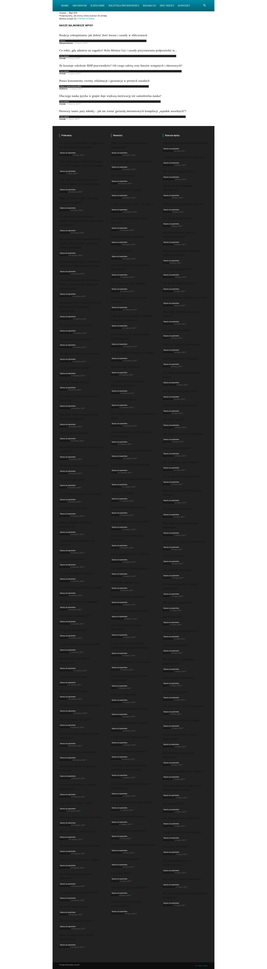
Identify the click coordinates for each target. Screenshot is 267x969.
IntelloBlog (63, 192)
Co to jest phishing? (175, 846)
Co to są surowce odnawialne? (78, 752)
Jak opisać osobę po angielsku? (78, 601)
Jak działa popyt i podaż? (126, 189)
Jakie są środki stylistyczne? (180, 405)
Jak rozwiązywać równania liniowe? (185, 143)
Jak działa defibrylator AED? (181, 391)
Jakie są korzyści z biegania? (181, 358)
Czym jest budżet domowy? (128, 596)
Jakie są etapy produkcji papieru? (183, 204)
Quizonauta (63, 255)
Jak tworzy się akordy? (73, 508)
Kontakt (184, 5)
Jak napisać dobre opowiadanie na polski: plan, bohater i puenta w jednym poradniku (80, 243)
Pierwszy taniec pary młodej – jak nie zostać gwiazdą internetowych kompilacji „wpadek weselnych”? (122, 111)
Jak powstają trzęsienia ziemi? (130, 521)
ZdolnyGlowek (64, 233)
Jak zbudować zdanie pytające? (130, 568)
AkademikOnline (65, 296)
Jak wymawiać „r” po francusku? (183, 706)
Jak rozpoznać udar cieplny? (128, 283)
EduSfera (62, 173)
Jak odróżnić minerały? (177, 570)
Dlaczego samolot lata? (125, 582)
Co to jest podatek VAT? (178, 269)
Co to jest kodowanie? (176, 330)
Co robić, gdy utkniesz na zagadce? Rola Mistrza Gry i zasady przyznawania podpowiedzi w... (118, 50)
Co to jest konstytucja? (73, 630)
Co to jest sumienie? (72, 559)
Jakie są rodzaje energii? (74, 382)
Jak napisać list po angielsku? (129, 887)
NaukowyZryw (64, 581)
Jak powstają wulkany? (125, 367)
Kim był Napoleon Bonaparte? (182, 344)
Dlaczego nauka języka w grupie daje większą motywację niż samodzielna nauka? (110, 96)
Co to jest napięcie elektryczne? (130, 464)
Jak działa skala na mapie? (179, 283)
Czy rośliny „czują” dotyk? (76, 803)
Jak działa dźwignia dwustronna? (131, 479)
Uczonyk (62, 58)
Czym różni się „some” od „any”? (132, 204)
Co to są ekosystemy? (176, 448)
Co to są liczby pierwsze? (75, 325)
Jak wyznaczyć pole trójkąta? (181, 462)
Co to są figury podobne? (75, 367)
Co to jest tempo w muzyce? (77, 573)
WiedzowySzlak (65, 376)
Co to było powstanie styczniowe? (80, 494)
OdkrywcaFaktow (66, 43)
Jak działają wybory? (176, 692)
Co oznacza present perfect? (128, 816)
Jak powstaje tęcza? (123, 175)
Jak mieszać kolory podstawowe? (80, 353)
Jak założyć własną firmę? (179, 171)
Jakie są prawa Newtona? (178, 677)
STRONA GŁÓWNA (85, 18)
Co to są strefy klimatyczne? (128, 507)
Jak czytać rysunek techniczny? (182, 879)
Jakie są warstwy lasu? (73, 677)
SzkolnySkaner (64, 274)
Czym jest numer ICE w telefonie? (184, 157)
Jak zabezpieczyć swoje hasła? (182, 818)
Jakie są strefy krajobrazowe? (181, 631)
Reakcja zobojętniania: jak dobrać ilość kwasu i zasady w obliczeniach (103, 35)
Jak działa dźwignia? (124, 399)
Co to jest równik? (122, 493)
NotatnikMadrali (65, 155)
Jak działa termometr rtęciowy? (78, 465)
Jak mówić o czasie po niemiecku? (184, 541)
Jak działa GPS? (173, 616)
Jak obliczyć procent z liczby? (129, 708)
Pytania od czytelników (68, 153)
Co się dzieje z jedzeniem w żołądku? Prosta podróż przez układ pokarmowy (81, 221)
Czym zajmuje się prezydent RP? (79, 644)
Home (65, 5)
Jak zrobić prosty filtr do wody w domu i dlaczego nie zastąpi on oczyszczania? (79, 284)
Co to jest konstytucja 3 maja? (181, 720)
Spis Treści (167, 5)
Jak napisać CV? (173, 804)
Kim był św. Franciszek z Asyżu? (80, 860)
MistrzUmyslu (64, 652)
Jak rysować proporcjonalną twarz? (133, 844)
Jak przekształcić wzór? (74, 691)
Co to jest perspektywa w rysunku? (81, 587)
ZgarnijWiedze (64, 210)
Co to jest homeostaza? (73, 906)
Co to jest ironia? (121, 250)
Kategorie (98, 5)
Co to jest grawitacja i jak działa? (131, 802)
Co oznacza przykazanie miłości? (183, 771)
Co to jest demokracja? (125, 859)
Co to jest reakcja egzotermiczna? (132, 450)
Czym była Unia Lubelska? (128, 236)
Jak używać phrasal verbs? (75, 920)
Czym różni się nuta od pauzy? (130, 737)
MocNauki (63, 390)
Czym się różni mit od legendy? (182, 832)
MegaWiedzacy (65, 797)
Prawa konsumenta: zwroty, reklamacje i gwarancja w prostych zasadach (104, 80)
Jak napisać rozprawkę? (177, 602)
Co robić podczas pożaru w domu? (132, 352)
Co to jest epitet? (173, 555)
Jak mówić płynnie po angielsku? (131, 161)
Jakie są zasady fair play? (75, 719)
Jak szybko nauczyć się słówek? (131, 661)
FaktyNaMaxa (64, 441)
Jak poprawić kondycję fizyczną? (79, 705)
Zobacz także (203, 965)
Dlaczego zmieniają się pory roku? (80, 817)
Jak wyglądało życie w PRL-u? (130, 554)
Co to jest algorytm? (71, 479)
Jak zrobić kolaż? (173, 419)
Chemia (62, 41)
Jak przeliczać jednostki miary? (78, 892)
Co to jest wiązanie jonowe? (128, 751)
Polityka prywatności (123, 5)
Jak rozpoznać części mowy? (77, 831)
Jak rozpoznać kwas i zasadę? (129, 722)
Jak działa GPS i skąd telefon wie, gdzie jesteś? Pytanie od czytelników (80, 307)
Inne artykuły (64, 56)
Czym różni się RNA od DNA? (130, 611)
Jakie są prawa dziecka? (74, 433)
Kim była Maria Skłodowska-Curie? (185, 297)
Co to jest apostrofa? (124, 694)
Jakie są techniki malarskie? (128, 830)
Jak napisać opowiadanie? (75, 339)
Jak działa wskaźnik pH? (74, 616)
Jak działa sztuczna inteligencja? (183, 433)
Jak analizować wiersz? (177, 509)
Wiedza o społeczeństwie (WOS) (70, 86)
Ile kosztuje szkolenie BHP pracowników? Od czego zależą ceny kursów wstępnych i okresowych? (120, 65)
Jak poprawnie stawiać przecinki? (80, 845)
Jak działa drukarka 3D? (178, 218)
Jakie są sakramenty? (176, 645)
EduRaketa (63, 89)
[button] (204, 5)
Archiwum (79, 5)
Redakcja (149, 5)
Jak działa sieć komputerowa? (181, 476)
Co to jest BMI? (121, 873)
